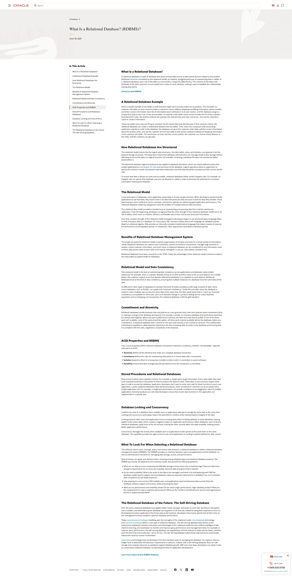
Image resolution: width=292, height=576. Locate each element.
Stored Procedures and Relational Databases (86, 112)
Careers (128, 570)
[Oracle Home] (21, 5)
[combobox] (146, 5)
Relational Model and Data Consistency (88, 98)
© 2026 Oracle (73, 570)
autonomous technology (137, 520)
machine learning (132, 522)
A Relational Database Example (85, 76)
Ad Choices (120, 570)
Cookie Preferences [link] (109, 570)
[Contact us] (282, 5)
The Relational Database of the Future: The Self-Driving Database (88, 131)
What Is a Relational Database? (85, 71)
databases (134, 79)
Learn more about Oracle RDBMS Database (140, 554)
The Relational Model (81, 87)
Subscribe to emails (139, 570)
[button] (9, 5)
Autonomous (126, 540)
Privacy (85, 570)
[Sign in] (277, 5)
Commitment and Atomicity (83, 103)
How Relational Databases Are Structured (84, 81)
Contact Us (163, 570)
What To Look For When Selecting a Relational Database (87, 124)
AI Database (73, 19)
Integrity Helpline (152, 570)
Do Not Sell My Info (95, 570)
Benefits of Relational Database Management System (85, 92)
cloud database (198, 520)
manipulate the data (148, 167)
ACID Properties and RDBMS (84, 107)
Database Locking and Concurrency (87, 118)
